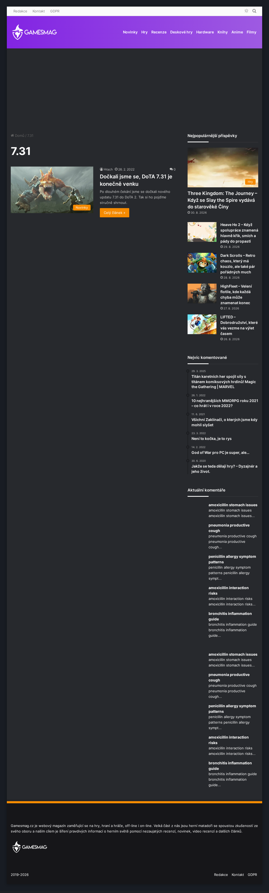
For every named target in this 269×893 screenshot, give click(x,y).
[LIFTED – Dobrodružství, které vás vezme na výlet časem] (202, 324)
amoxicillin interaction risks (229, 590)
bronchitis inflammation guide (230, 616)
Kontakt (39, 11)
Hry (144, 32)
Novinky (130, 32)
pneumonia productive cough (229, 528)
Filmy (251, 32)
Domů (19, 135)
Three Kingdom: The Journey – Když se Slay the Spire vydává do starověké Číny (222, 199)
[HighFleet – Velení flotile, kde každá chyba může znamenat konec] (202, 293)
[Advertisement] (134, 85)
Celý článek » (114, 212)
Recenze (159, 32)
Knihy (223, 32)
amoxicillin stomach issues (233, 505)
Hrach (108, 169)
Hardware (205, 32)
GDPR (54, 11)
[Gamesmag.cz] (34, 32)
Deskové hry (181, 32)
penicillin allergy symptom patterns (232, 559)
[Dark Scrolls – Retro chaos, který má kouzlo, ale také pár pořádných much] (202, 263)
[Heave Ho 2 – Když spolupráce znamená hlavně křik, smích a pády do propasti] (202, 232)
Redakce (20, 11)
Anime (237, 32)
